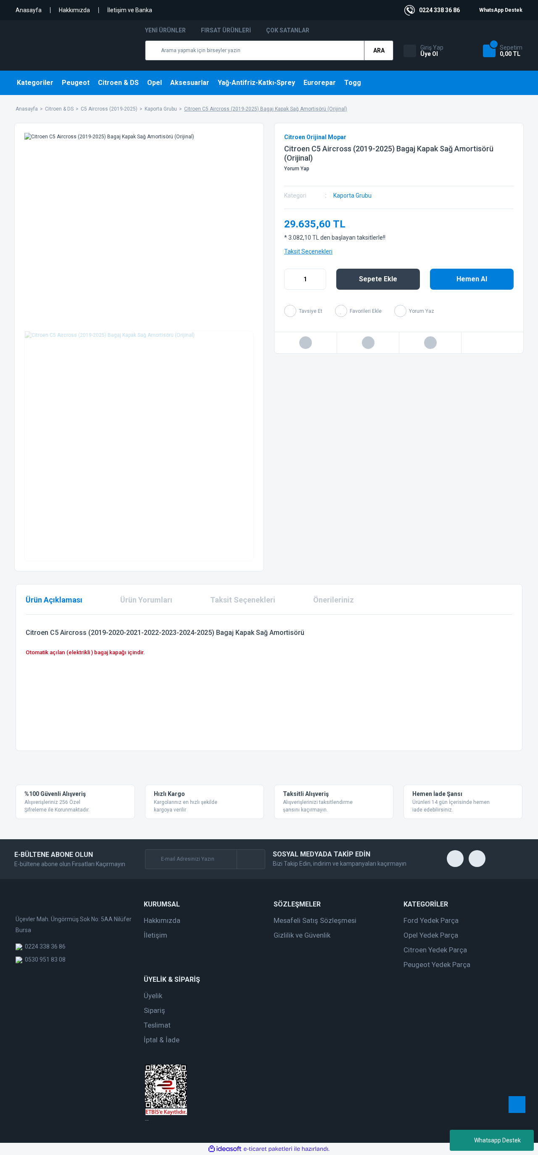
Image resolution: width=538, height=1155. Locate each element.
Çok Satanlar (287, 30)
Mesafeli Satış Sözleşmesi (315, 920)
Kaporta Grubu (352, 195)
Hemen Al (471, 279)
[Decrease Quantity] (291, 279)
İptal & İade (161, 1040)
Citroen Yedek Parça (435, 950)
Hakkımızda (74, 10)
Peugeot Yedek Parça (437, 964)
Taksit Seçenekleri (308, 251)
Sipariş (154, 1010)
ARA (379, 50)
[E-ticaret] (268, 1148)
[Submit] (251, 859)
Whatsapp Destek (497, 1140)
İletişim (155, 935)
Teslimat (157, 1025)
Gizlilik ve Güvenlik (302, 935)
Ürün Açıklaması (54, 599)
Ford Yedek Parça (431, 920)
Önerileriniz (333, 599)
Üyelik (153, 995)
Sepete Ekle (378, 279)
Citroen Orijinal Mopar (315, 137)
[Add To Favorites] (358, 311)
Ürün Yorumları (146, 599)
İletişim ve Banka (129, 10)
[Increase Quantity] (319, 279)
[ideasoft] (225, 1149)
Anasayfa (29, 10)
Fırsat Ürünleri (226, 30)
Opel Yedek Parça (431, 935)
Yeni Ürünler (165, 30)
